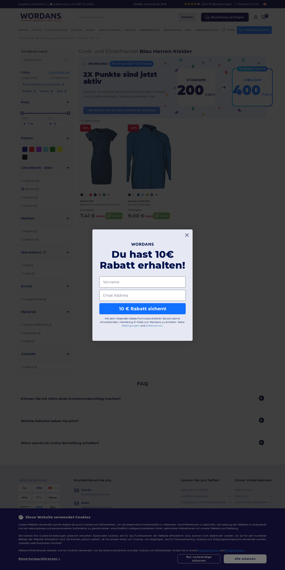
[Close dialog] (187, 235)
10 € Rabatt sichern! (142, 308)
